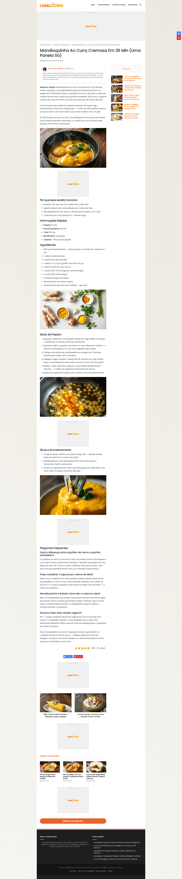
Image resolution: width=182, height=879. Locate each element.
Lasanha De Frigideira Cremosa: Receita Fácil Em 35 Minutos (132, 78)
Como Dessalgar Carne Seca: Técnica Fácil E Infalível (115, 859)
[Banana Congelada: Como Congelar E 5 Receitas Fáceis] (117, 107)
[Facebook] (179, 34)
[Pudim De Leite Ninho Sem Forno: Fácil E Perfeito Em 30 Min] (117, 117)
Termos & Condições (86, 871)
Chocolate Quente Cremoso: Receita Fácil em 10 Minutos (117, 842)
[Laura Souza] (45, 69)
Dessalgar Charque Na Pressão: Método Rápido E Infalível (117, 856)
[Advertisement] (91, 26)
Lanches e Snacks (118, 5)
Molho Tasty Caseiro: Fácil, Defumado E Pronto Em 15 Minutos (132, 97)
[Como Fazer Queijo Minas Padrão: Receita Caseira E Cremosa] (96, 767)
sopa (54, 263)
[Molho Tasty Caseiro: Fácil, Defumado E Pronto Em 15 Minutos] (117, 98)
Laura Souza (57, 68)
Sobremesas (132, 5)
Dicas (93, 5)
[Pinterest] (179, 38)
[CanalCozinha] (52, 4)
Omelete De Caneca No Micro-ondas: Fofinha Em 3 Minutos (115, 852)
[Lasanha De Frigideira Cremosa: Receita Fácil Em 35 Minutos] (117, 79)
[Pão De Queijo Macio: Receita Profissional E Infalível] (50, 767)
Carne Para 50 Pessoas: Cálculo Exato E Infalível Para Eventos (132, 88)
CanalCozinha (45, 45)
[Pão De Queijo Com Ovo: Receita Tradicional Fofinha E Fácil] (73, 767)
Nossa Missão (101, 871)
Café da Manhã (103, 5)
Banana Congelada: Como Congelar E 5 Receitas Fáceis (131, 106)
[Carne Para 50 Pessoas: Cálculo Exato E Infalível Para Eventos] (117, 89)
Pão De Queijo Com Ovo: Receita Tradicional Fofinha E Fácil (73, 776)
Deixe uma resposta (73, 821)
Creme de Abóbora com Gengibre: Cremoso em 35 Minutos (115, 846)
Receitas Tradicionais (61, 45)
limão (49, 585)
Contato (73, 871)
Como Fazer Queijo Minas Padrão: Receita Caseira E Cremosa (95, 776)
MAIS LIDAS (127, 69)
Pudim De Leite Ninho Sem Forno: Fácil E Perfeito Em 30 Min (132, 116)
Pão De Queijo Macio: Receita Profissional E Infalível (47, 776)
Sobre (110, 871)
